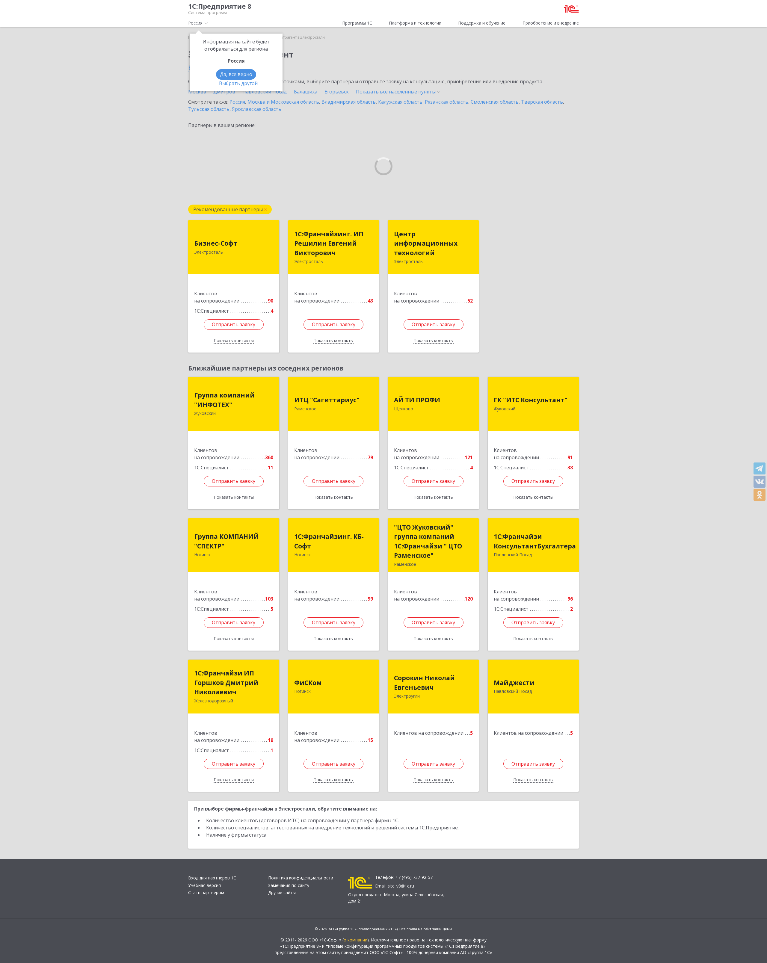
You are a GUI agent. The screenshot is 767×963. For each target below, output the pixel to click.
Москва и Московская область (283, 102)
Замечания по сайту (288, 885)
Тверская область (542, 102)
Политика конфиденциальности (300, 878)
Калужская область (400, 102)
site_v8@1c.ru (401, 886)
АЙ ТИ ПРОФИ (417, 400)
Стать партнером (206, 892)
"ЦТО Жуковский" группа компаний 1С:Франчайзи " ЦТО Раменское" (428, 541)
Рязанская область (446, 102)
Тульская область (209, 109)
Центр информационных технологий (426, 243)
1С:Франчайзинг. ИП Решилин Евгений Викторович (328, 243)
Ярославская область (256, 109)
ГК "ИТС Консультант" (530, 400)
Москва (197, 91)
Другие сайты (282, 892)
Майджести (514, 682)
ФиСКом (308, 682)
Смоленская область (495, 102)
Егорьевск (336, 91)
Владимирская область (348, 102)
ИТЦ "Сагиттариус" (327, 400)
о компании (355, 940)
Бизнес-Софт (215, 243)
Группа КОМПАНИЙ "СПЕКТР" (226, 541)
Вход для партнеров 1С (212, 878)
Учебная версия (204, 885)
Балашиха (305, 91)
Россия (237, 102)
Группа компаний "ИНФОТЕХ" (224, 400)
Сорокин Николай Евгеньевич (424, 683)
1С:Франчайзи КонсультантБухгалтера (535, 541)
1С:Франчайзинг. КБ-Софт (329, 541)
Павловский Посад (264, 91)
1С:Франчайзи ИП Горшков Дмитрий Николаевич (226, 682)
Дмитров (224, 91)
